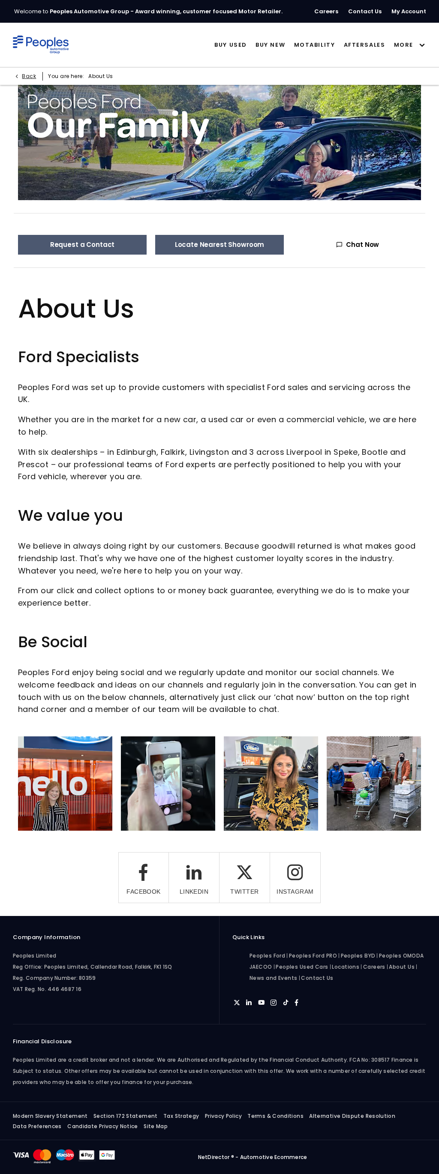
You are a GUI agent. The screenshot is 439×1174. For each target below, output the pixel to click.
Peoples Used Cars (302, 966)
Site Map (156, 1126)
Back (29, 76)
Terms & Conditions (275, 1116)
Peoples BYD (358, 955)
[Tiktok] (285, 1002)
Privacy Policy (223, 1116)
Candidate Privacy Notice (102, 1126)
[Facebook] (296, 1002)
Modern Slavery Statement (50, 1116)
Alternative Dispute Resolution (352, 1116)
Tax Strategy (181, 1116)
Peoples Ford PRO (313, 955)
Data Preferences (37, 1126)
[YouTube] (261, 1002)
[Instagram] (273, 1002)
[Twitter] (236, 1002)
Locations (345, 966)
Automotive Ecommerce (273, 1157)
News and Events (274, 978)
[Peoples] (41, 45)
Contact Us (317, 978)
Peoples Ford (267, 955)
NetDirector (214, 1157)
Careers (374, 966)
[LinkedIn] (248, 1002)
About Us (402, 966)
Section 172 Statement (125, 1116)
